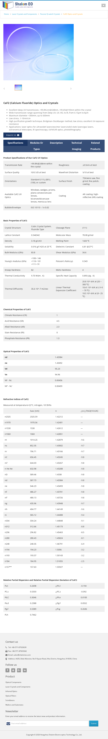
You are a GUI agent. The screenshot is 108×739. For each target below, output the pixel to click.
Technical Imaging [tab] (76, 146)
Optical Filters (10, 696)
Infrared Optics (11, 691)
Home (6, 14)
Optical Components (13, 682)
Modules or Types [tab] (36, 146)
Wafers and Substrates (14, 705)
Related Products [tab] (95, 146)
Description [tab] (56, 142)
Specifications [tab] (15, 142)
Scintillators (10, 700)
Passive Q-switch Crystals (50, 14)
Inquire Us (11, 135)
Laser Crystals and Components (24, 14)
